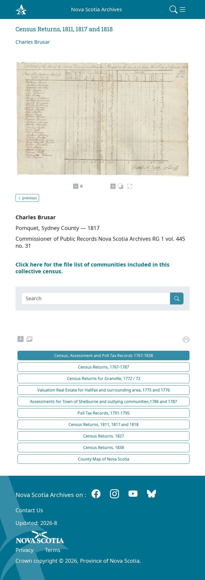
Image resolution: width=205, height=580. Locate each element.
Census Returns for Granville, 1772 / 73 (103, 378)
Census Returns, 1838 (103, 447)
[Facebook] (96, 494)
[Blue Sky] (151, 494)
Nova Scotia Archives (96, 9)
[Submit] (177, 298)
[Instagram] (114, 494)
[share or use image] (29, 339)
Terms (52, 550)
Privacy (25, 550)
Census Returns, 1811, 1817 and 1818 (103, 424)
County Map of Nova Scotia (103, 459)
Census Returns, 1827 (103, 436)
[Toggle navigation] (178, 9)
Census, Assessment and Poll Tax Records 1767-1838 (103, 355)
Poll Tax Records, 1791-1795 (104, 413)
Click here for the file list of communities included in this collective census (93, 268)
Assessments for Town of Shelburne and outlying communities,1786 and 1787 (103, 401)
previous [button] (29, 198)
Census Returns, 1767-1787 (103, 367)
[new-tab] (21, 339)
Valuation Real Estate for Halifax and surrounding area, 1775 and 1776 (103, 390)
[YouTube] (133, 494)
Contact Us (29, 510)
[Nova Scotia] (40, 538)
